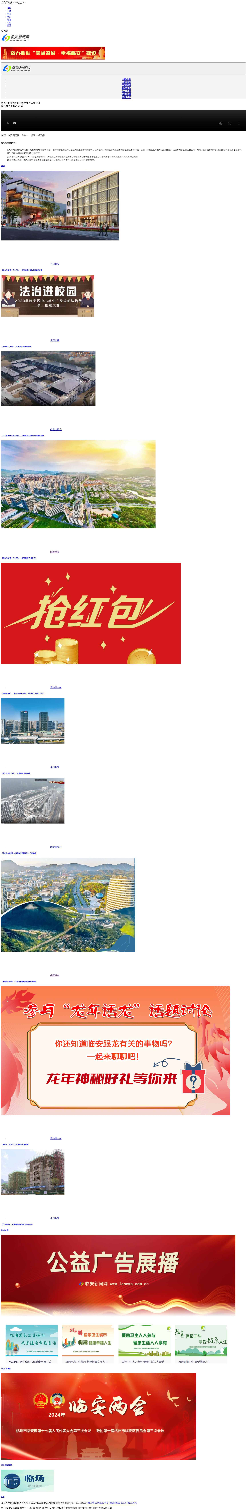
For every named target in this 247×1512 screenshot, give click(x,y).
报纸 (9, 8)
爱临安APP (55, 687)
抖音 (9, 25)
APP (9, 22)
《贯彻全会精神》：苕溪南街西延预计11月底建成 (18, 853)
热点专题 (5, 1230)
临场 (2, 1497)
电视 (9, 14)
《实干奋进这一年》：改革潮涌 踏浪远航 (15, 773)
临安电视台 (56, 429)
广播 (9, 11)
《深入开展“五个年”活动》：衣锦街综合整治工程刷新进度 (21, 270)
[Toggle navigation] (123, 68)
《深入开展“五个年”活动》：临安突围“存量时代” (18, 558)
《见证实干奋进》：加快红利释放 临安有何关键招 (18, 981)
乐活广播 (54, 340)
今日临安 (54, 264)
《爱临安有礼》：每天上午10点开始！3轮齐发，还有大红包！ (23, 693)
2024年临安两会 (6, 1465)
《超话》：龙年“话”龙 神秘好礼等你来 (14, 1144)
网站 (9, 17)
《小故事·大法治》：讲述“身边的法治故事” (16, 346)
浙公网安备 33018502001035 (123, 1503)
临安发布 (54, 552)
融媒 (3, 166)
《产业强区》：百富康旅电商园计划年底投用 (17, 1224)
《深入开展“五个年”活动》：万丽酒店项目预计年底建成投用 (22, 435)
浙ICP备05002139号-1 (97, 1503)
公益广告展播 (6, 1368)
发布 (9, 20)
